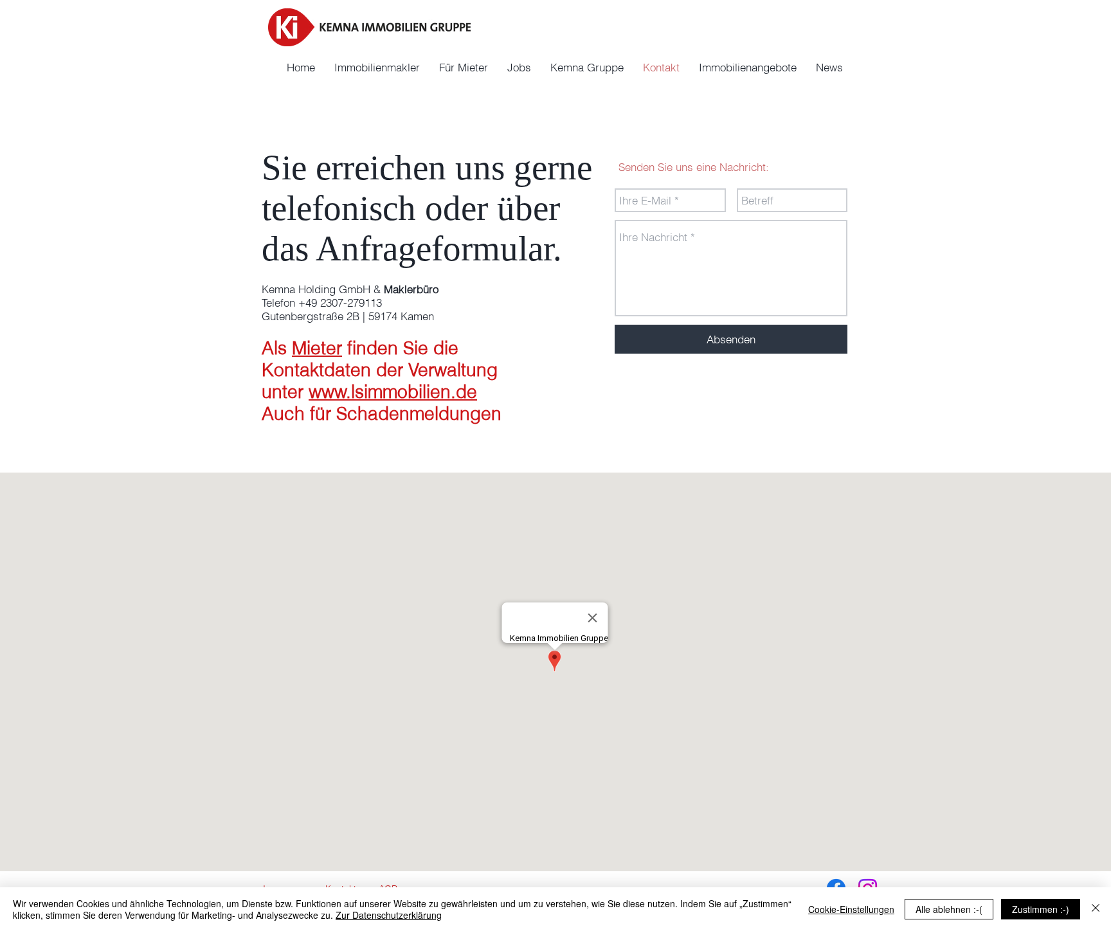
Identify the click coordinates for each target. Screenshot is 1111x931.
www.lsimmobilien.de (393, 391)
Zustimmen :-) (1040, 909)
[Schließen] (1095, 909)
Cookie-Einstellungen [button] (851, 909)
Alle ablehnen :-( (949, 909)
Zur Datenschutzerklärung (389, 914)
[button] (587, 67)
